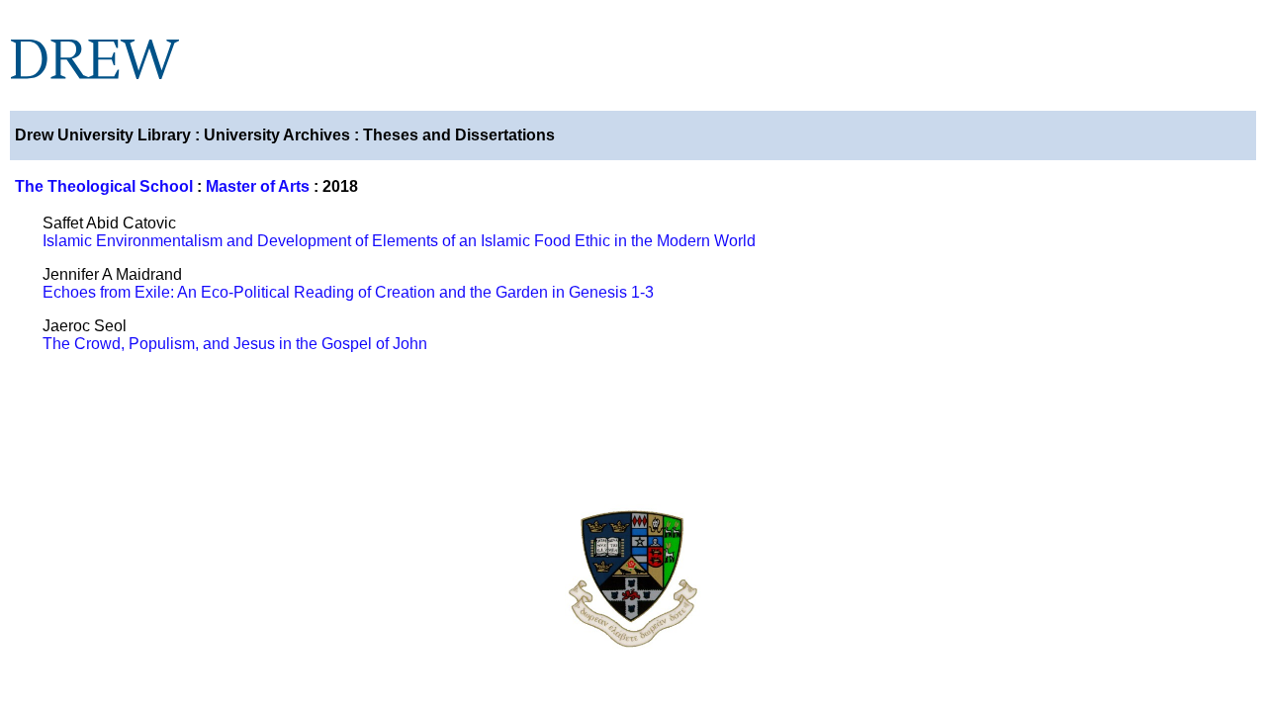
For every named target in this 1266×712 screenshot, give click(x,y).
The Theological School (104, 186)
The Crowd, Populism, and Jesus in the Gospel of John (235, 343)
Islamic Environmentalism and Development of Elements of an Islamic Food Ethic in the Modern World (399, 240)
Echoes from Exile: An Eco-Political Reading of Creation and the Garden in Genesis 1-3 (348, 292)
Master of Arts (258, 186)
